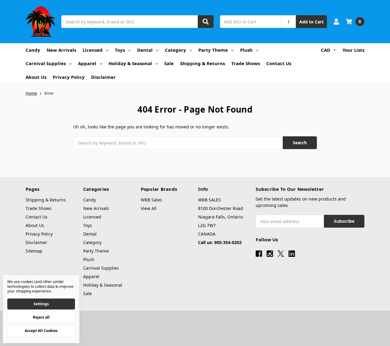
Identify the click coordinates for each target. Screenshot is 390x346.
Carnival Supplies (46, 63)
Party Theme (213, 50)
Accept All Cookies (41, 330)
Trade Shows (245, 63)
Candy (33, 50)
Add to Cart (311, 22)
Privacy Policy (69, 77)
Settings (41, 303)
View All (149, 208)
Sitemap (34, 251)
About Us (36, 77)
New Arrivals (61, 50)
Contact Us (278, 63)
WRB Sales (151, 200)
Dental (145, 50)
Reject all (41, 317)
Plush (246, 50)
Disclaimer (103, 77)
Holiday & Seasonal (130, 63)
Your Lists (353, 50)
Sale (169, 63)
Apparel (87, 63)
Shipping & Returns (202, 63)
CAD (325, 50)
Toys (120, 50)
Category (175, 50)
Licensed (93, 50)
